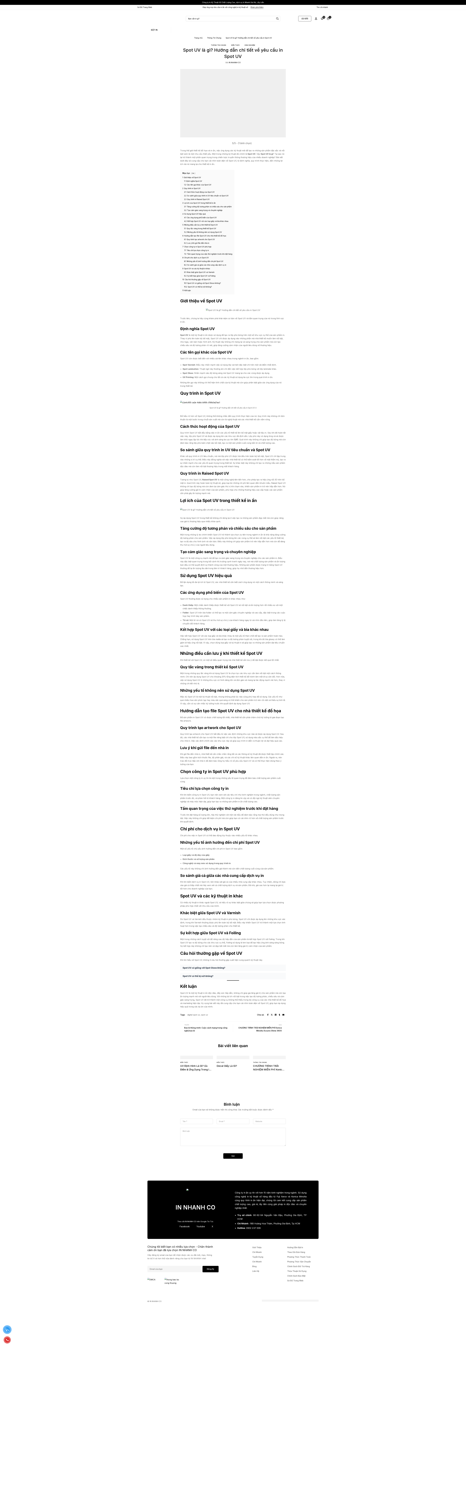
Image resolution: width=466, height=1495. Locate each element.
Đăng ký (210, 1269)
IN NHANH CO (233, 62)
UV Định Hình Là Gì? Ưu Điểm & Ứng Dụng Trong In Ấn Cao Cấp (195, 1069)
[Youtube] (176, 1301)
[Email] (283, 1015)
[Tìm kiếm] (277, 18)
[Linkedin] (276, 1015)
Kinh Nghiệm (250, 45)
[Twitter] (272, 1015)
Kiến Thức (235, 45)
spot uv (204, 1015)
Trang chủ (198, 38)
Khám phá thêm (256, 7)
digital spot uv (193, 1015)
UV (236, 439)
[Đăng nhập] (316, 18)
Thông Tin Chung (214, 38)
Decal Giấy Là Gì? (227, 1065)
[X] (168, 1301)
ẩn (193, 173)
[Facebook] (268, 1015)
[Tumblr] (279, 1015)
